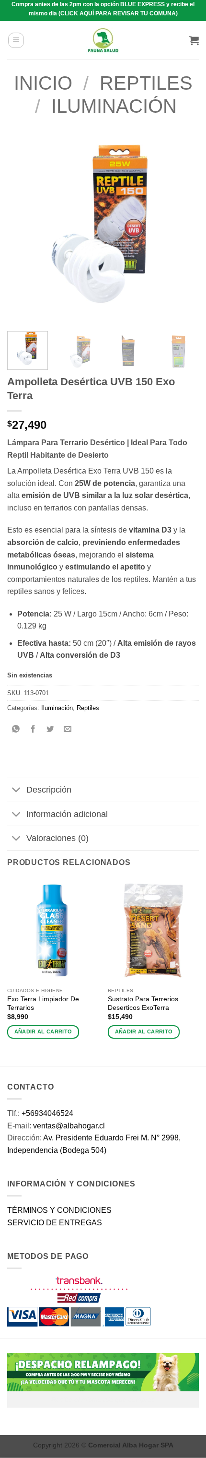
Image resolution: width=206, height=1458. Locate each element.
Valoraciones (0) (57, 838)
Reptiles (146, 83)
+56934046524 (47, 1113)
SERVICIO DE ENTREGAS (54, 1223)
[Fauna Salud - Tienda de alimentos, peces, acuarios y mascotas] (103, 40)
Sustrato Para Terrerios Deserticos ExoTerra (143, 1003)
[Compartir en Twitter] (50, 730)
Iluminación (114, 106)
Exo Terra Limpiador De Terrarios (43, 1003)
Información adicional (67, 814)
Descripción (48, 789)
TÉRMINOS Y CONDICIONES (59, 1210)
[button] (16, 40)
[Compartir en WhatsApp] (16, 730)
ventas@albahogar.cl (69, 1126)
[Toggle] (16, 791)
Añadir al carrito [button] (43, 1031)
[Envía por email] (68, 730)
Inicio (43, 83)
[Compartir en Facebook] (33, 730)
